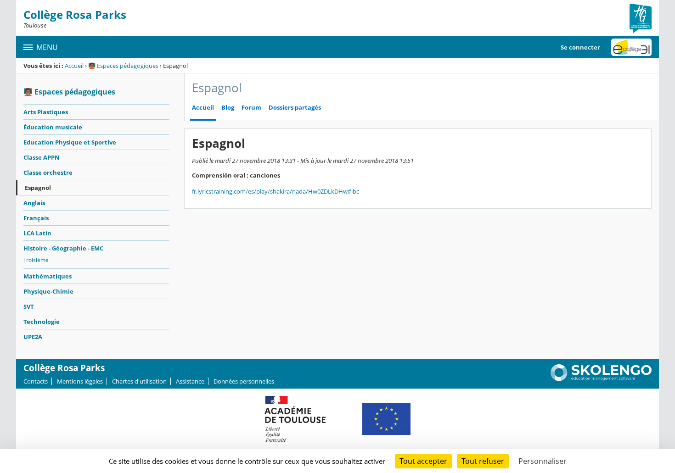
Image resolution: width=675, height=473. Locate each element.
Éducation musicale (52, 127)
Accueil (74, 65)
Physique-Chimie (48, 291)
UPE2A (32, 337)
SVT (28, 306)
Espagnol (38, 188)
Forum (251, 107)
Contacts (35, 381)
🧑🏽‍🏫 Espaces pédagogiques (123, 65)
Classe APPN (41, 157)
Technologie (41, 321)
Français (36, 218)
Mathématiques (47, 276)
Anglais (34, 203)
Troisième (36, 260)
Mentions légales (80, 381)
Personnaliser (542, 461)
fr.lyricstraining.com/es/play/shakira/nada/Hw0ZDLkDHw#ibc (275, 191)
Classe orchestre (48, 172)
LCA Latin (37, 233)
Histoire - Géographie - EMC (63, 248)
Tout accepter (423, 461)
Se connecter (580, 47)
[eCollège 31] (631, 47)
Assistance (190, 381)
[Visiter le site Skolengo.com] (601, 379)
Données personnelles (244, 381)
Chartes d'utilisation (139, 381)
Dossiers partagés (295, 107)
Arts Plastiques (45, 112)
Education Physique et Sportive (69, 142)
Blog (227, 107)
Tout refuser (482, 461)
